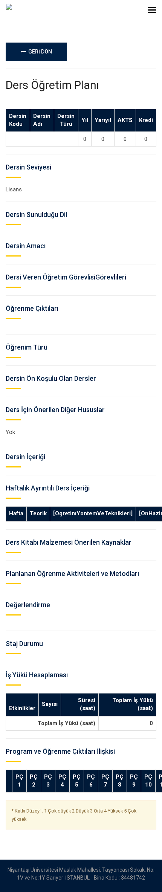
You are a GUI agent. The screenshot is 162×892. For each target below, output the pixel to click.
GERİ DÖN (39, 52)
